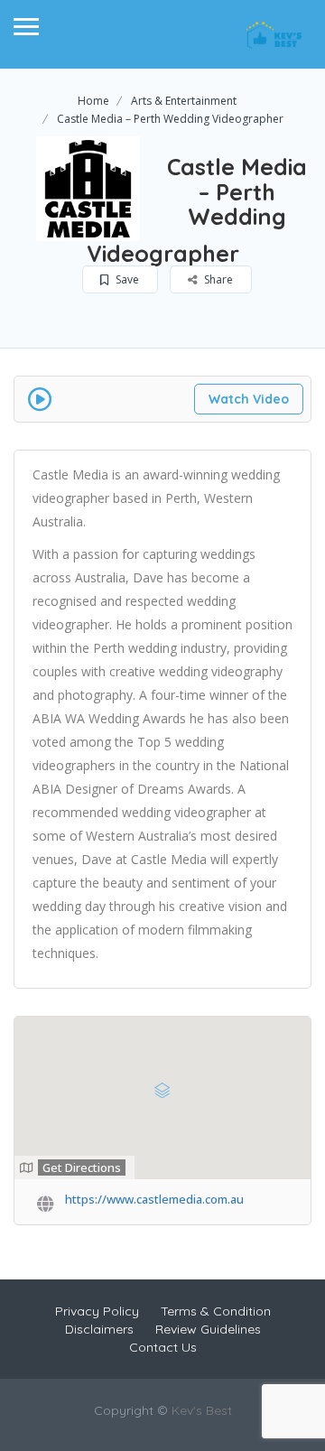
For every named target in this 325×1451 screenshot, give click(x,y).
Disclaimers (99, 1329)
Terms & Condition (216, 1311)
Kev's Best (202, 1410)
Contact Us (163, 1347)
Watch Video (249, 399)
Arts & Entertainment (184, 100)
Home (93, 100)
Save (126, 279)
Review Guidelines (208, 1329)
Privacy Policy (97, 1311)
